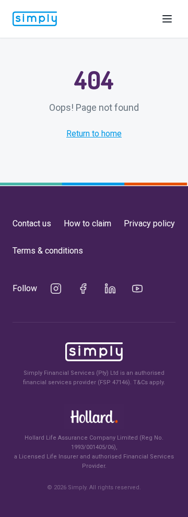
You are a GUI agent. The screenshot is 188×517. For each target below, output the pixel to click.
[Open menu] (167, 18)
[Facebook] (83, 288)
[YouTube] (137, 288)
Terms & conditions (48, 251)
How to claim (87, 223)
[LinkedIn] (110, 288)
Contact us (32, 223)
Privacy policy (149, 223)
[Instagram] (55, 288)
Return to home (94, 134)
